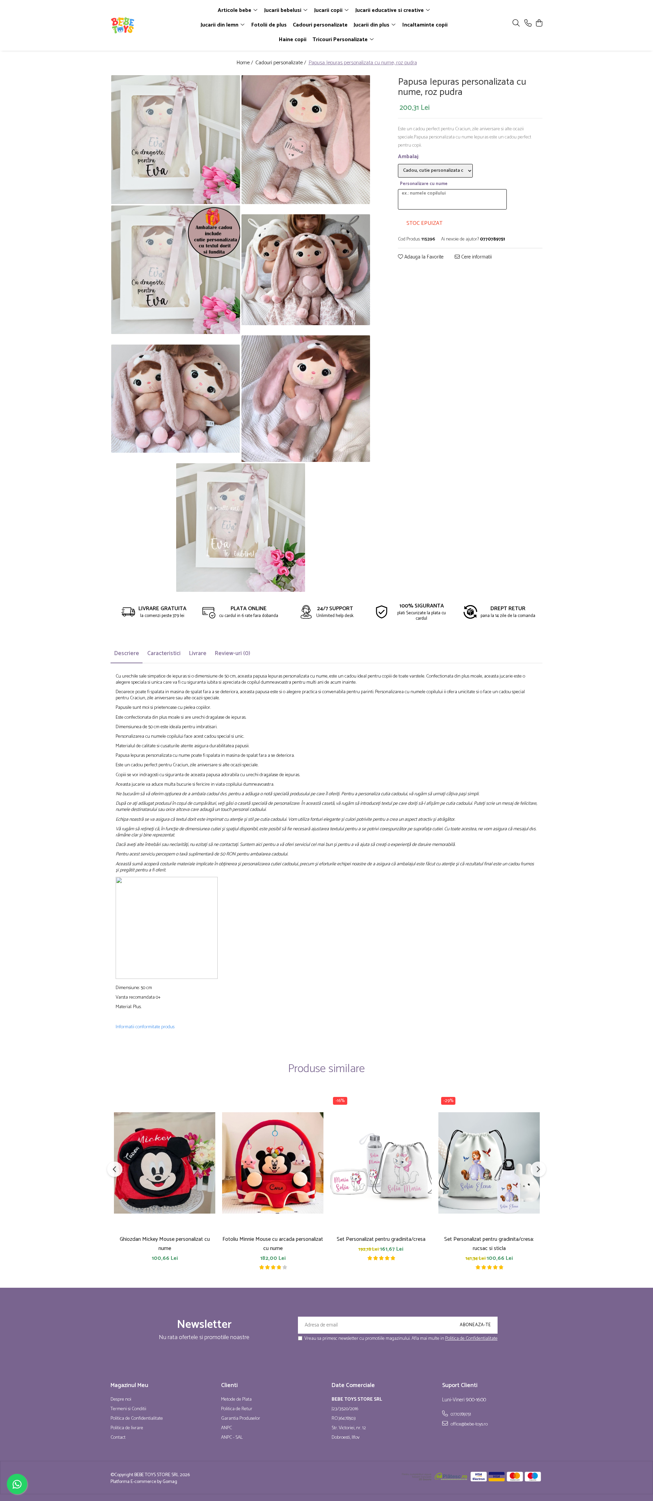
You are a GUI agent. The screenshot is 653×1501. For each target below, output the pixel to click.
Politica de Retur (236, 1409)
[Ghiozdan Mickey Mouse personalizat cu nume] (164, 1162)
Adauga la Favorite (423, 258)
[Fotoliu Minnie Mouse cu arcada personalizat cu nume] (272, 1162)
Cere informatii (476, 258)
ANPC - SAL (232, 1437)
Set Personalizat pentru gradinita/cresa (381, 1239)
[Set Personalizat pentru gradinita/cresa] (381, 1162)
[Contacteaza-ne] (528, 23)
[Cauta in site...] (516, 23)
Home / (245, 63)
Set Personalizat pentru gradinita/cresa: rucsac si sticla (489, 1244)
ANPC (226, 1428)
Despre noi (121, 1399)
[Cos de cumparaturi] (538, 23)
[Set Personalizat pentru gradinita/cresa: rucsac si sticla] (489, 1162)
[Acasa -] (150, 25)
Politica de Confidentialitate (471, 1338)
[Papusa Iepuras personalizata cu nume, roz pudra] (175, 139)
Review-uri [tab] (232, 653)
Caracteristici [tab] (164, 653)
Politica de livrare (127, 1428)
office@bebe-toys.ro (469, 1424)
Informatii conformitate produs (145, 1027)
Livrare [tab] (197, 653)
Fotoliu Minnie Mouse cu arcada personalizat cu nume (272, 1244)
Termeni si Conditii (128, 1409)
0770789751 (460, 1414)
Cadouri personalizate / (281, 63)
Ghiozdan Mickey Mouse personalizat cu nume (165, 1244)
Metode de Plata (236, 1399)
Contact (118, 1437)
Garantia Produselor (240, 1418)
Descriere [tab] (126, 653)
